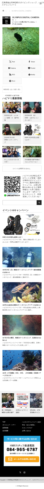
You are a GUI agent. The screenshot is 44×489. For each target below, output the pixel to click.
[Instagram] (24, 472)
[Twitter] (20, 472)
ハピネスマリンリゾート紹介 (31, 422)
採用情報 (5, 428)
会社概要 (5, 431)
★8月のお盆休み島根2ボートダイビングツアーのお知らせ (21, 305)
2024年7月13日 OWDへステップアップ (11, 140)
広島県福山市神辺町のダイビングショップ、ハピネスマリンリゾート (23, 2)
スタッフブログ (27, 428)
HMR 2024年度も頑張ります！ (12, 237)
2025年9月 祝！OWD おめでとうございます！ (31, 118)
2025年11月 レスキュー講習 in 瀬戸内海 (11, 118)
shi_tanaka (18, 24)
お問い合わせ (26, 431)
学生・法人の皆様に (28, 425)
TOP (3, 422)
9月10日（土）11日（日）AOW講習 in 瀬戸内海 (12, 90)
